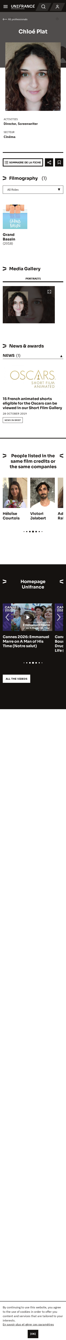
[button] (49, 292)
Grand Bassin (9, 237)
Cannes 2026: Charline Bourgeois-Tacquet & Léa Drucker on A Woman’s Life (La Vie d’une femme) (26, 644)
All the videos (16, 678)
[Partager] (49, 162)
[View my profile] (57, 7)
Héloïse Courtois (11, 516)
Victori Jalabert (38, 516)
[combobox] (33, 190)
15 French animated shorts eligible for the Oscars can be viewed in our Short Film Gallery (32, 403)
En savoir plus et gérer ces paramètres (28, 1324)
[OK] (33, 1333)
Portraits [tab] (33, 278)
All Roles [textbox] (13, 189)
